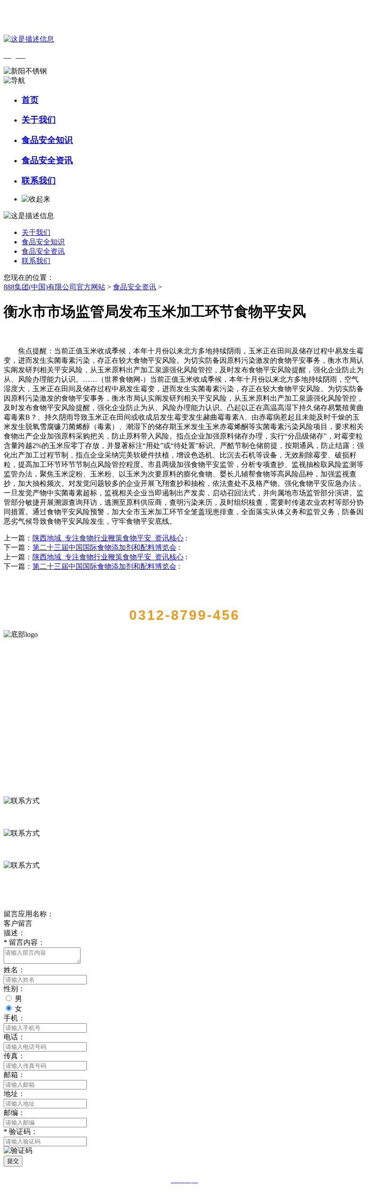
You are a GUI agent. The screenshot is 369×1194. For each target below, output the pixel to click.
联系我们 (39, 180)
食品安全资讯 (47, 160)
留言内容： (24, 942)
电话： (14, 1037)
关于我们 (39, 119)
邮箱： (14, 1075)
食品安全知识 (47, 140)
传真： (14, 1056)
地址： (14, 1094)
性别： (14, 989)
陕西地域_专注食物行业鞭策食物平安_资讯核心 (108, 538)
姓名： (14, 970)
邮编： (14, 1112)
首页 (30, 100)
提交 (13, 1160)
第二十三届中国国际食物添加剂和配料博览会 (104, 547)
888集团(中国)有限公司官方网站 (54, 287)
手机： (14, 1018)
